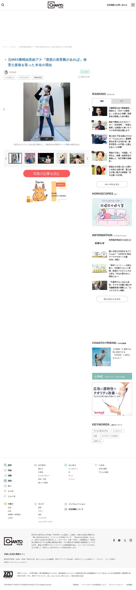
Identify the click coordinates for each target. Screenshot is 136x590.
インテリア (42, 518)
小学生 (10, 518)
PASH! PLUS (31, 559)
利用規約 (76, 584)
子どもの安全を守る (101, 431)
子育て (11, 504)
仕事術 (40, 472)
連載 (10, 475)
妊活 (9, 508)
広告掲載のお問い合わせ (117, 5)
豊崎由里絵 (38, 77)
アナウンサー (24, 77)
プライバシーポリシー (116, 584)
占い (10, 486)
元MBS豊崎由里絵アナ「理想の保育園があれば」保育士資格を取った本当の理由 (45, 47)
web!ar (18, 559)
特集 (10, 470)
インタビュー (10, 77)
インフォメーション (77, 504)
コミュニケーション (45, 522)
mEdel (23, 559)
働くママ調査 (43, 483)
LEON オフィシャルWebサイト (85, 559)
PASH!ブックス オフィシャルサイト (15, 562)
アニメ (71, 476)
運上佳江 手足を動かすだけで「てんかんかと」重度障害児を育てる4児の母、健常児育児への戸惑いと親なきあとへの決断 (120, 141)
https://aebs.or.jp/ (77, 576)
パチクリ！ (100, 559)
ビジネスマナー (43, 476)
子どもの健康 (103, 472)
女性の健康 (103, 469)
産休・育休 (42, 479)
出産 (9, 511)
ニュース (11, 496)
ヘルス (101, 465)
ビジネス (42, 465)
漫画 (10, 481)
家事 (39, 508)
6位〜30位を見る (112, 184)
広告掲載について (76, 509)
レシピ (11, 491)
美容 (39, 514)
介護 (95, 436)
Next (89, 109)
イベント (72, 479)
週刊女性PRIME (9, 559)
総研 (10, 465)
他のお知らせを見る (112, 299)
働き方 (40, 469)
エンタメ (13, 47)
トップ (5, 47)
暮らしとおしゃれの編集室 (45, 559)
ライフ (41, 504)
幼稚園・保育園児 (14, 514)
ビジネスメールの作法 (110, 436)
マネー (40, 511)
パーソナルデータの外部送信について (93, 584)
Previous (4, 109)
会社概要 (129, 584)
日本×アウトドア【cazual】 (64, 559)
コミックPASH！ (110, 559)
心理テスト (98, 441)
